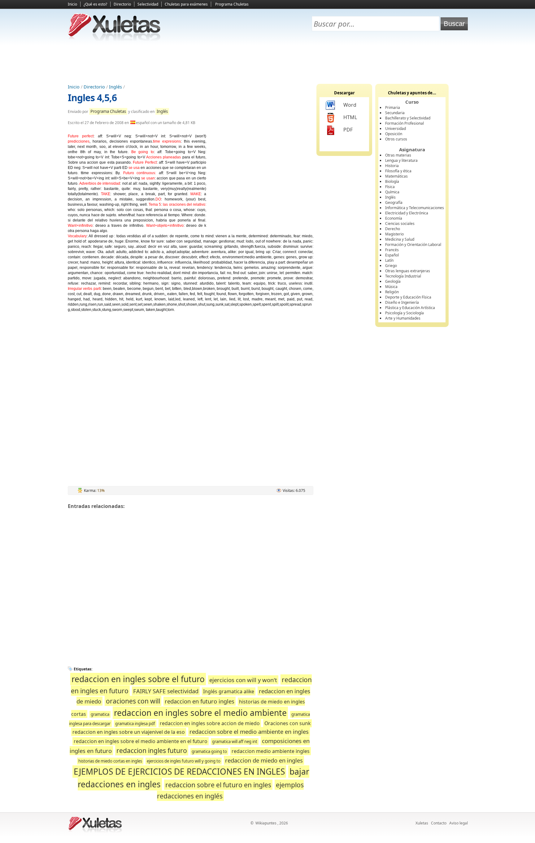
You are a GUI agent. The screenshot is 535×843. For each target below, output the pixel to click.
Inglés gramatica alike (228, 691)
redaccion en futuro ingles (199, 701)
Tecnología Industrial (403, 276)
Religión (392, 292)
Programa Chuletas (232, 4)
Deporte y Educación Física (408, 297)
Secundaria (395, 112)
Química (392, 192)
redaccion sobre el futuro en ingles (218, 784)
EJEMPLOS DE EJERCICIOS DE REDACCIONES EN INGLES (179, 771)
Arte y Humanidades (402, 318)
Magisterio (394, 234)
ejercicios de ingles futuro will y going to (183, 761)
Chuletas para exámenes (186, 4)
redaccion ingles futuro (151, 750)
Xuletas (421, 823)
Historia (392, 165)
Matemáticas (396, 176)
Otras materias (398, 155)
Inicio (72, 4)
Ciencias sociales (400, 223)
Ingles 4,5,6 (92, 97)
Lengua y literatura (401, 160)
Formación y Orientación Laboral (413, 244)
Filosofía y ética (398, 171)
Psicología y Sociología (404, 313)
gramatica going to (209, 751)
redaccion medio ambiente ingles (271, 751)
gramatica (100, 714)
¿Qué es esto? (95, 4)
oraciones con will (133, 700)
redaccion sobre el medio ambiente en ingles (249, 731)
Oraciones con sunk (287, 723)
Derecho (392, 228)
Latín (389, 260)
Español (392, 255)
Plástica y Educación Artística (410, 307)
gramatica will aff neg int (234, 741)
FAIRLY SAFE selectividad (165, 691)
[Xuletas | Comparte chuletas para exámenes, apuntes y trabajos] (114, 39)
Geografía (393, 202)
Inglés (115, 87)
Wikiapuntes (265, 823)
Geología (393, 281)
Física (390, 186)
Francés (392, 249)
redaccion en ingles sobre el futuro (138, 679)
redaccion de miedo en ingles (264, 760)
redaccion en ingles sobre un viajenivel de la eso (128, 732)
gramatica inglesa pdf (135, 723)
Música (391, 286)
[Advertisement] (267, 62)
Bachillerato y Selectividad (407, 118)
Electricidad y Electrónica (406, 213)
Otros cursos (396, 139)
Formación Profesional (404, 123)
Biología (392, 181)
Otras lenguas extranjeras (407, 270)
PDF (348, 129)
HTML (350, 117)
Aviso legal (458, 823)
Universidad (395, 128)
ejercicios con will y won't (243, 680)
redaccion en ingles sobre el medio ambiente (200, 712)
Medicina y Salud (399, 239)
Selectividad (147, 4)
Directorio (122, 4)
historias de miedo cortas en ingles (110, 761)
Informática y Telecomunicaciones (414, 207)
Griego (391, 265)
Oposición (393, 133)
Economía (393, 218)
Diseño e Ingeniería (402, 302)
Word (349, 104)
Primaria (392, 107)
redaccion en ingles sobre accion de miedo (210, 723)
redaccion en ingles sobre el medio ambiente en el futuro (140, 741)
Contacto (438, 823)
